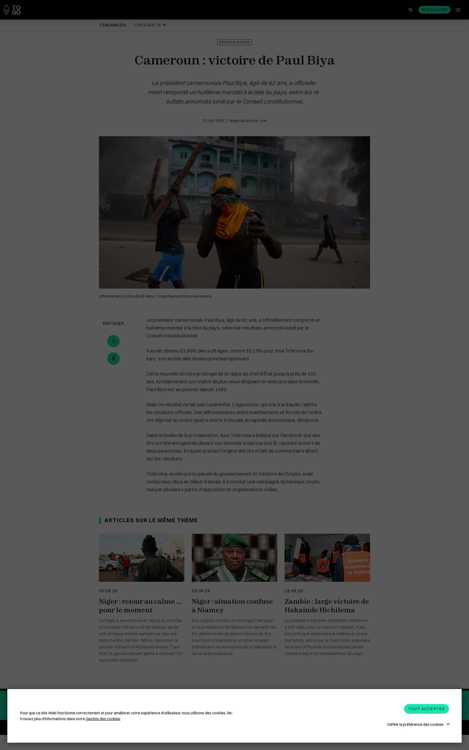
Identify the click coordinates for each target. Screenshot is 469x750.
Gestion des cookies (103, 718)
